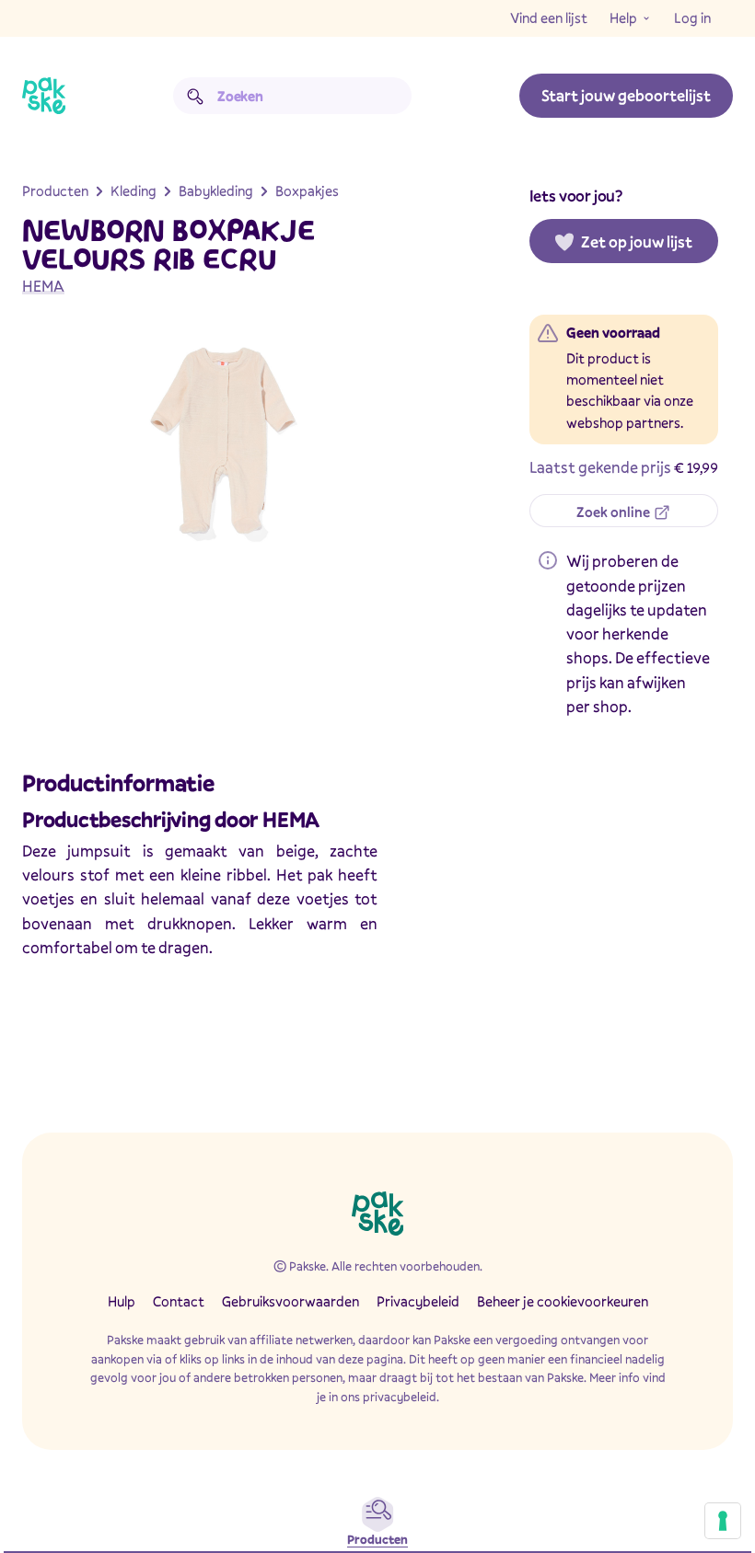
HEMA (43, 285)
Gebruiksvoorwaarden (290, 1301)
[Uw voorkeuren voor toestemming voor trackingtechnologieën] (722, 1520)
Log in (692, 17)
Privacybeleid (418, 1301)
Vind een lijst (548, 17)
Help (623, 17)
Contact (178, 1301)
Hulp (121, 1301)
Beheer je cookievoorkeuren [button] (562, 1301)
